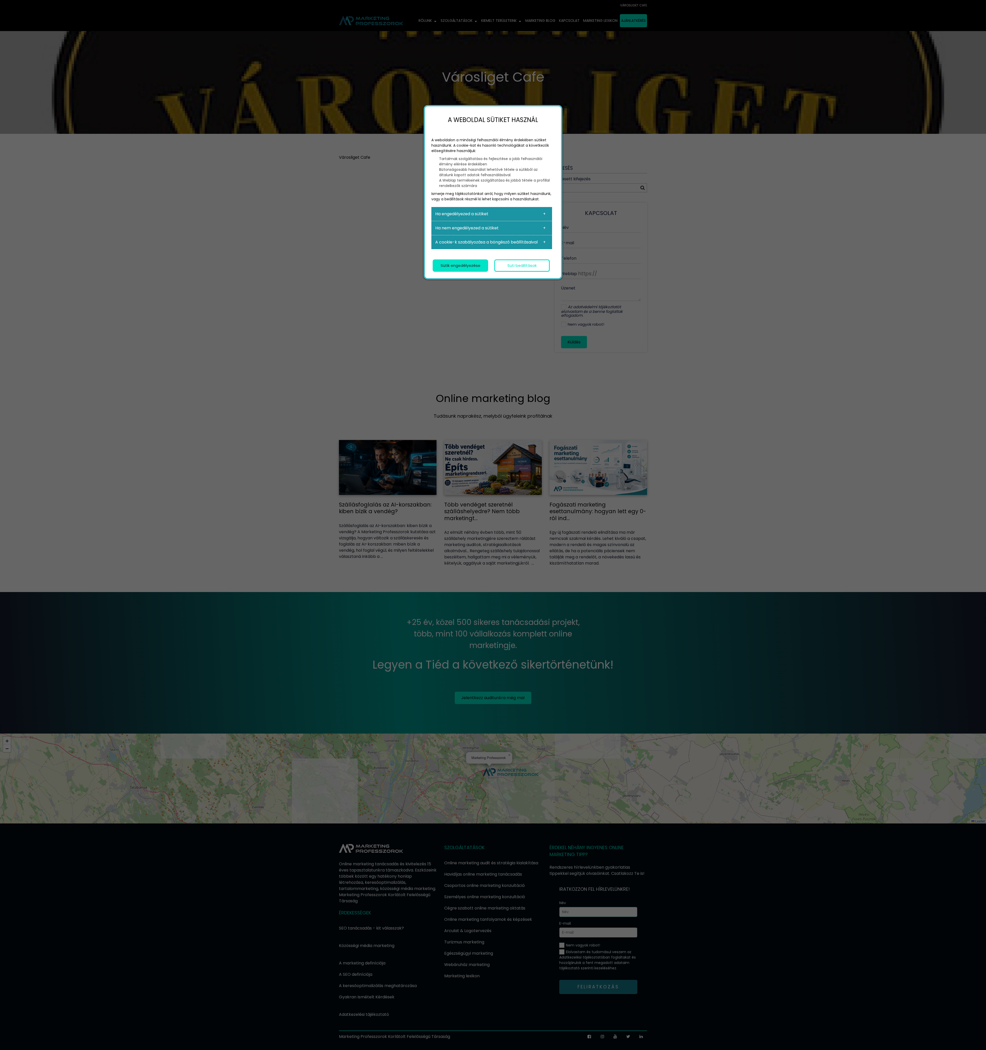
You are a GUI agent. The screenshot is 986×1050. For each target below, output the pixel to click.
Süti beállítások (522, 265)
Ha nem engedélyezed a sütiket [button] (467, 228)
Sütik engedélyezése (460, 265)
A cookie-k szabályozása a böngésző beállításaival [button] (486, 242)
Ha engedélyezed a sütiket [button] (461, 214)
